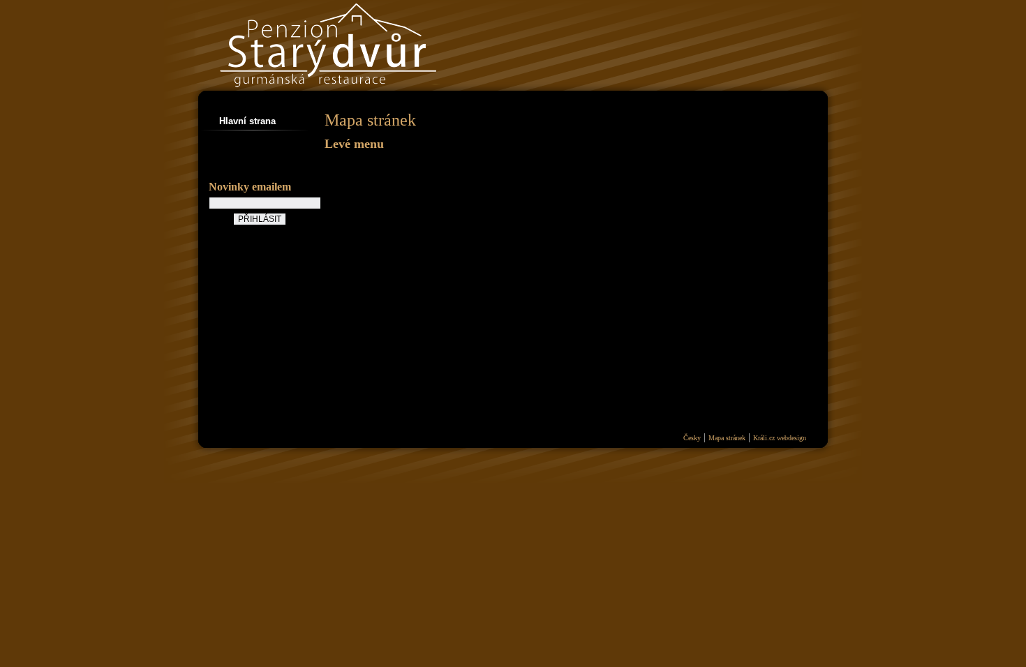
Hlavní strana (247, 121)
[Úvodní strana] (377, 98)
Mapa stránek (726, 438)
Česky (692, 438)
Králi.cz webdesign (779, 438)
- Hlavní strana (354, 164)
